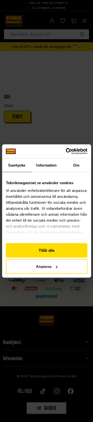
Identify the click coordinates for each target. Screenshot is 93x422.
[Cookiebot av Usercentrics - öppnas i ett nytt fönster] (66, 151)
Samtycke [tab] (16, 165)
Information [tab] (46, 165)
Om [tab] (76, 165)
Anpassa (43, 266)
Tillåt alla (46, 250)
